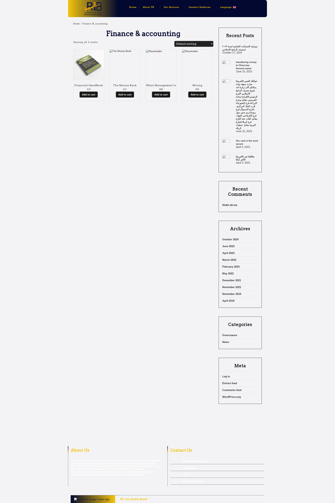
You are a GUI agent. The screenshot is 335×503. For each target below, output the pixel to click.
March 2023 (229, 259)
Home (132, 7)
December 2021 (231, 280)
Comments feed (231, 390)
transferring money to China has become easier (246, 65)
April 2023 (228, 253)
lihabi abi (227, 204)
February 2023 (231, 266)
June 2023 (228, 246)
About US (148, 7)
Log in (226, 376)
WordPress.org (231, 396)
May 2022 (228, 273)
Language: (226, 7)
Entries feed (229, 383)
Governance (229, 335)
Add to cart (88, 94)
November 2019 (231, 293)
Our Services (171, 7)
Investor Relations (200, 7)
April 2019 (228, 300)
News (225, 341)
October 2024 (230, 239)
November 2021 (231, 287)
